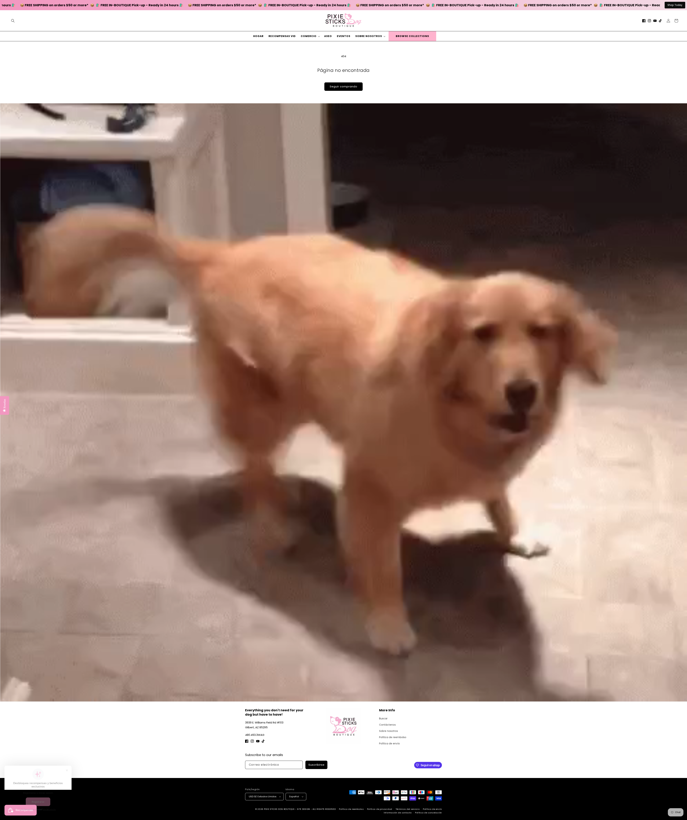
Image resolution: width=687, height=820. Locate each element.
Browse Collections (412, 36)
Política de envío (389, 743)
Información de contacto (398, 812)
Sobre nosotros (388, 731)
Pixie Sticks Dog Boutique (279, 809)
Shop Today (674, 5)
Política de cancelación (428, 812)
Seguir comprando (343, 86)
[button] (13, 21)
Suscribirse (316, 765)
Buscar (383, 718)
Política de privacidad (379, 809)
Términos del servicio (408, 809)
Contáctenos (387, 725)
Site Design (303, 809)
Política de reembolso (392, 737)
